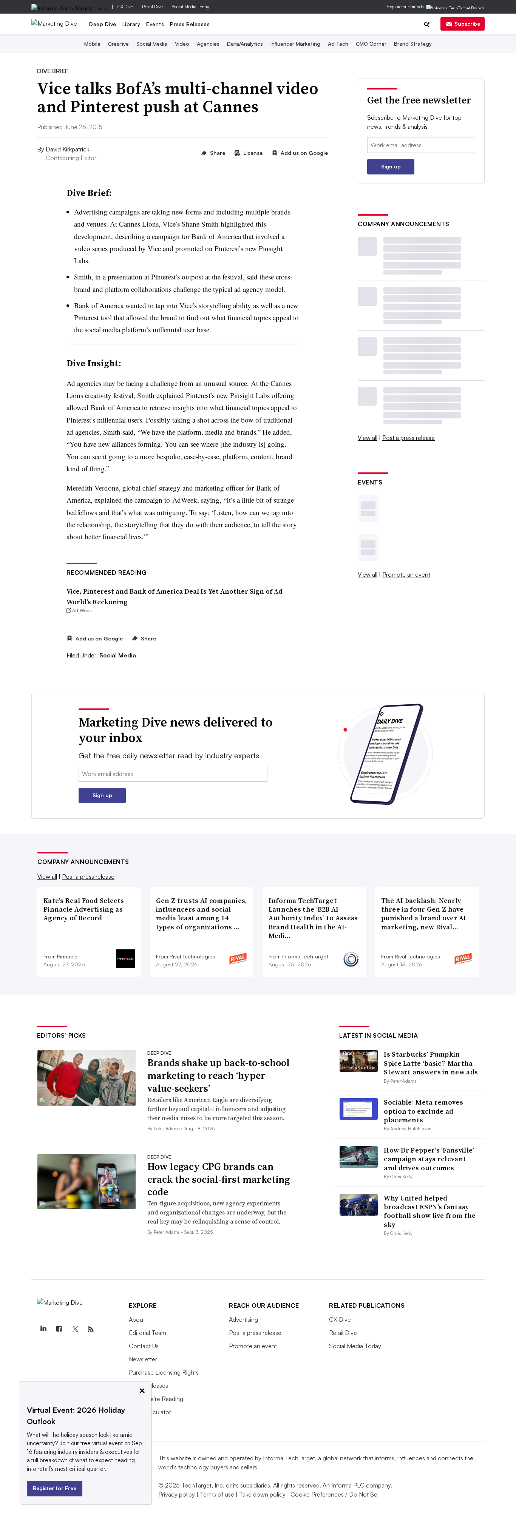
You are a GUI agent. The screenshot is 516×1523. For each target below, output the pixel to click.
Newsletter (143, 1359)
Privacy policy (176, 1494)
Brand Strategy (413, 43)
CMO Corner (371, 43)
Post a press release (408, 437)
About (137, 1319)
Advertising (243, 1319)
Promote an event (406, 574)
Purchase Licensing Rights (164, 1372)
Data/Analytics (245, 43)
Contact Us (144, 1346)
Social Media (151, 43)
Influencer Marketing (295, 43)
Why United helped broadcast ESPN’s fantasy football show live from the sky (430, 1211)
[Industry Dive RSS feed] (91, 1329)
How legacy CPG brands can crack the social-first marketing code (218, 1179)
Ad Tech (338, 43)
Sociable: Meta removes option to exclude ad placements (423, 1111)
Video (182, 43)
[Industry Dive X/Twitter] (75, 1329)
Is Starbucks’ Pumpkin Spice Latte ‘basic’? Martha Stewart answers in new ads (431, 1063)
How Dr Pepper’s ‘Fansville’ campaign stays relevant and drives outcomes (429, 1159)
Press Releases (190, 24)
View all (367, 437)
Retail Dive (152, 6)
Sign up (391, 166)
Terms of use (217, 1494)
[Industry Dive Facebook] (59, 1329)
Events (155, 24)
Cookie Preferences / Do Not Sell (335, 1494)
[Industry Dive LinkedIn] (43, 1329)
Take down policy (262, 1494)
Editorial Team (147, 1332)
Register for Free (54, 1488)
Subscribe (467, 23)
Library (131, 24)
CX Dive (125, 6)
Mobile (92, 43)
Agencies (208, 43)
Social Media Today (190, 6)
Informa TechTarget (289, 1458)
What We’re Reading (156, 1399)
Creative (118, 43)
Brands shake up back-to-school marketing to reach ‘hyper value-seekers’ (218, 1075)
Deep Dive (102, 24)
